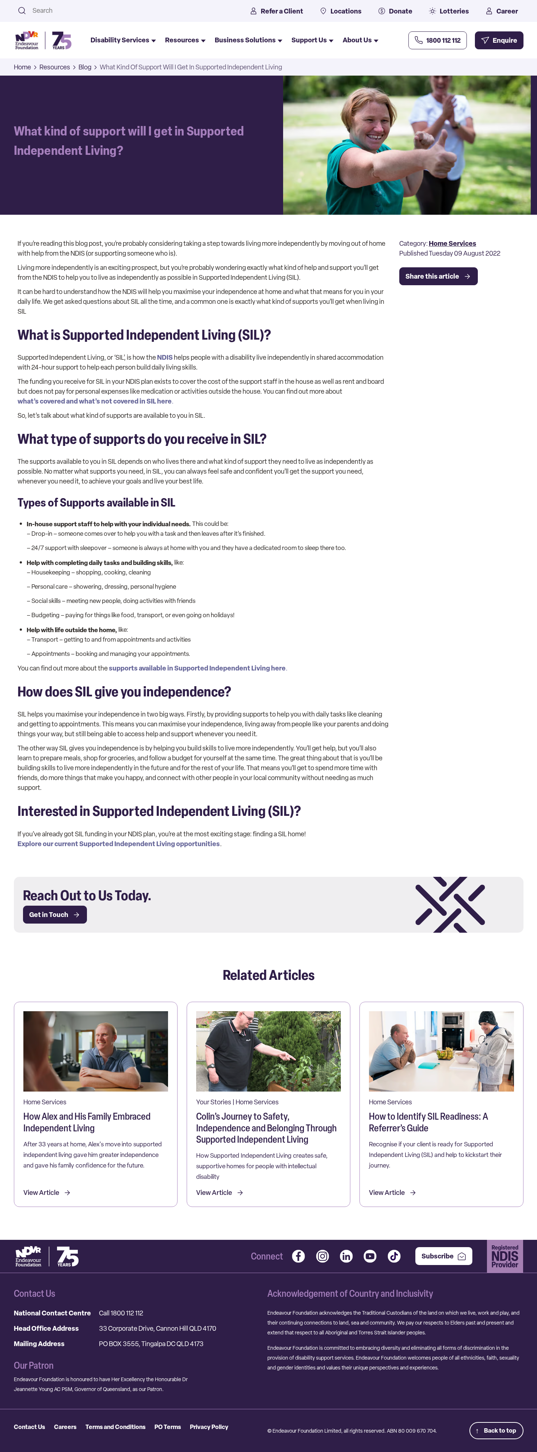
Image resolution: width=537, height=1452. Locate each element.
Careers (65, 1427)
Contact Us (29, 1427)
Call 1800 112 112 (121, 1313)
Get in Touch (48, 914)
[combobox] (131, 10)
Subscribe (438, 1256)
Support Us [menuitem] (309, 40)
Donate (400, 11)
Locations (346, 11)
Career (507, 11)
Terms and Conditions (115, 1427)
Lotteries (454, 11)
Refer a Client (282, 11)
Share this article (432, 276)
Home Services (452, 243)
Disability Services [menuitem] (120, 40)
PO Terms (168, 1427)
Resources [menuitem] (182, 40)
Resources (54, 67)
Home (22, 67)
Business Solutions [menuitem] (245, 40)
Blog (85, 67)
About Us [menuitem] (357, 40)
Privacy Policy (209, 1427)
